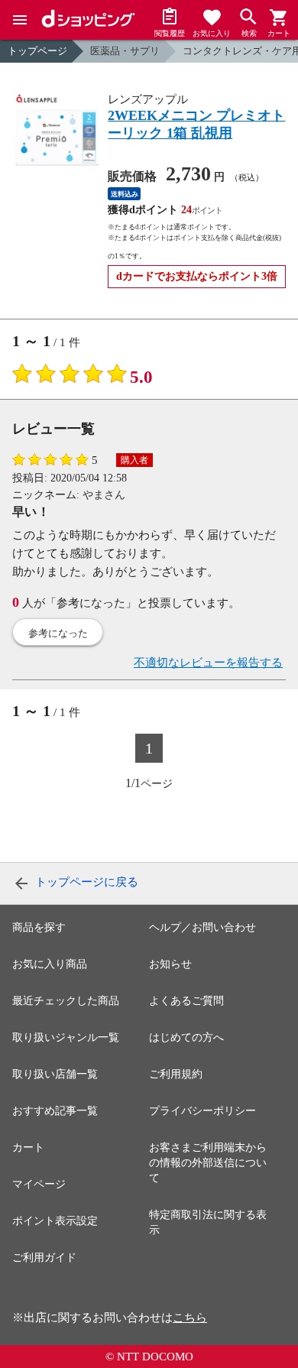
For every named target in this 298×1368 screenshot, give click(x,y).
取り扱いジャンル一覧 (65, 1037)
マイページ (39, 1184)
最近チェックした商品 (65, 1001)
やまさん (104, 495)
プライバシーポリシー (202, 1111)
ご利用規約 (175, 1074)
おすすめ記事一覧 (55, 1111)
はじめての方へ (186, 1037)
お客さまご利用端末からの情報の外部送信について (208, 1163)
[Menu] (20, 20)
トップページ (37, 51)
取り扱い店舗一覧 (55, 1074)
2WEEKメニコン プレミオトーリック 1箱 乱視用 (196, 124)
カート (28, 1147)
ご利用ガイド (44, 1257)
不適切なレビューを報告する (208, 662)
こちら (190, 1317)
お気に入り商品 (49, 964)
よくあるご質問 (186, 1001)
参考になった (58, 633)
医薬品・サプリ (125, 51)
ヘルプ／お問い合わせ (202, 927)
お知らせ (170, 964)
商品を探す (39, 927)
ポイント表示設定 (55, 1221)
